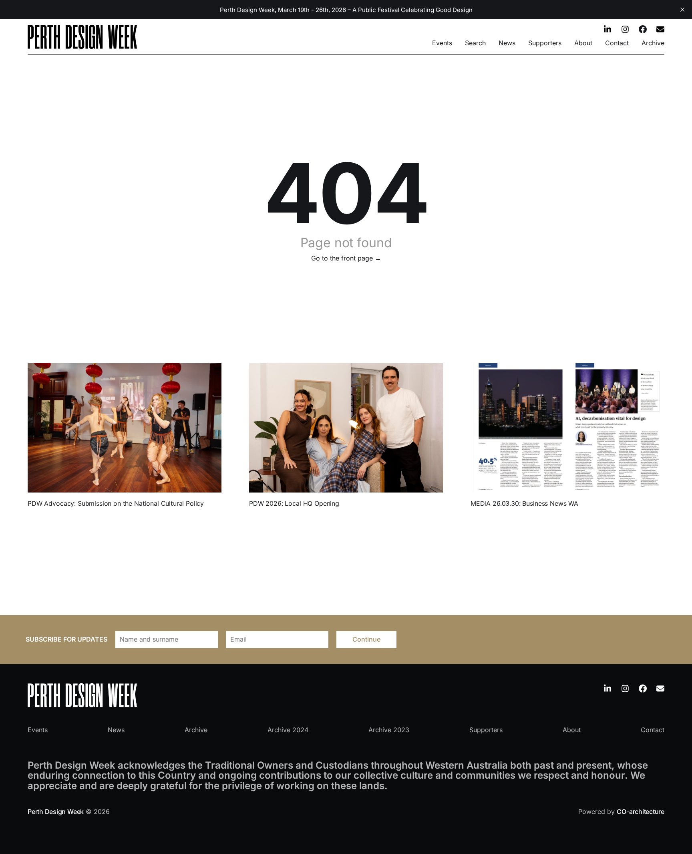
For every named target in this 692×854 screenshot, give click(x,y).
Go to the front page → (346, 258)
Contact (617, 43)
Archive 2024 (288, 730)
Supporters (544, 43)
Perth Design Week (56, 812)
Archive (653, 43)
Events (442, 43)
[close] (682, 9)
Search (475, 43)
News (507, 43)
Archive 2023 (388, 730)
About (583, 43)
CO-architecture (640, 812)
